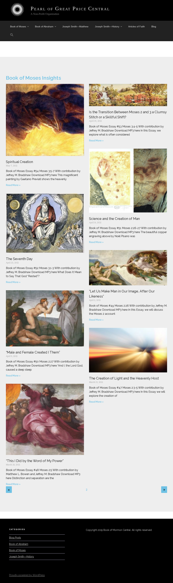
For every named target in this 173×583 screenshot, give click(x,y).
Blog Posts (15, 537)
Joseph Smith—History (107, 26)
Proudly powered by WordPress (27, 575)
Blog (153, 26)
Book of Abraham (44, 26)
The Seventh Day (19, 259)
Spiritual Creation (19, 162)
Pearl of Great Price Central (70, 8)
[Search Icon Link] (11, 35)
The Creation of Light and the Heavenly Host (124, 378)
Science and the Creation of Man (114, 219)
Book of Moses (18, 26)
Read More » (13, 185)
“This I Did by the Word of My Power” (35, 461)
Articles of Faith (136, 26)
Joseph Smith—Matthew (75, 26)
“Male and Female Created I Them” (33, 352)
